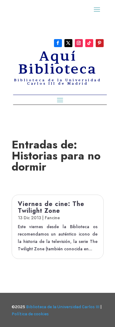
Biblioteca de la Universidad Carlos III (62, 306)
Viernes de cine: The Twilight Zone (51, 207)
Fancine (52, 218)
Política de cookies (30, 314)
